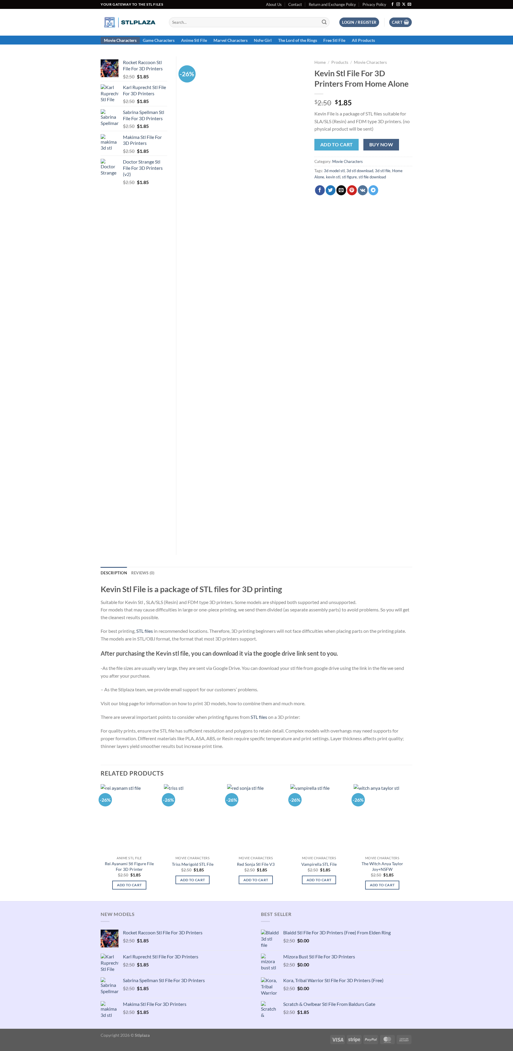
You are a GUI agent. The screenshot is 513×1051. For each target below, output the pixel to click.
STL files (144, 631)
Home (320, 62)
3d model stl (334, 170)
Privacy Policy (374, 4)
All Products (363, 40)
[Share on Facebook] (320, 190)
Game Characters (159, 40)
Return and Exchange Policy (332, 4)
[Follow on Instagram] (398, 4)
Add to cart (336, 144)
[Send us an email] (409, 4)
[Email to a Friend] (341, 190)
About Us (274, 4)
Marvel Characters (230, 40)
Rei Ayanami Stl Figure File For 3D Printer (129, 866)
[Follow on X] (404, 4)
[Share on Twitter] (330, 190)
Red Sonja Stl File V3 (256, 864)
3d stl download (359, 170)
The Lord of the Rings (297, 40)
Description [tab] (114, 572)
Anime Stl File (194, 40)
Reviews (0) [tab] (143, 572)
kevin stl (333, 177)
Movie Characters (120, 40)
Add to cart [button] (129, 885)
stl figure (349, 177)
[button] (359, 22)
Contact (295, 4)
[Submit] (324, 22)
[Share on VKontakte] (363, 190)
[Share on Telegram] (373, 190)
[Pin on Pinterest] (352, 190)
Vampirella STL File (319, 864)
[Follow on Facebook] (392, 4)
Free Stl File (334, 40)
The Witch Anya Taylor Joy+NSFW (382, 866)
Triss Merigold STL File (192, 864)
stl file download (372, 177)
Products (339, 62)
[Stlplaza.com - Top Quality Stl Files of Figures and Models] (130, 22)
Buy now (381, 144)
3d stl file (382, 170)
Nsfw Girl (263, 40)
